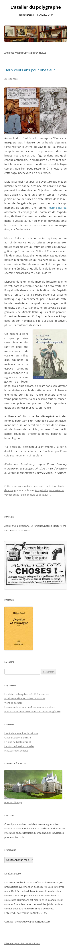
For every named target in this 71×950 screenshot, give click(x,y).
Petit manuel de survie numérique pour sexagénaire (32, 711)
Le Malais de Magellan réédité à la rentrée (26, 694)
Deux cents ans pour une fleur (29, 70)
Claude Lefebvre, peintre (17, 737)
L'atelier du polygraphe (35, 7)
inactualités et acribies (16, 750)
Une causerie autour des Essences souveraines (29, 707)
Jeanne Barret (57, 207)
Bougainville (41, 490)
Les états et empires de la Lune (21, 733)
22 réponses (10, 78)
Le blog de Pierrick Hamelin (19, 746)
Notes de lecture (47, 486)
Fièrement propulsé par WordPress (22, 943)
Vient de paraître (13, 702)
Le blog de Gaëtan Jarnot (17, 742)
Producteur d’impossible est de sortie (24, 698)
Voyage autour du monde (18, 494)
